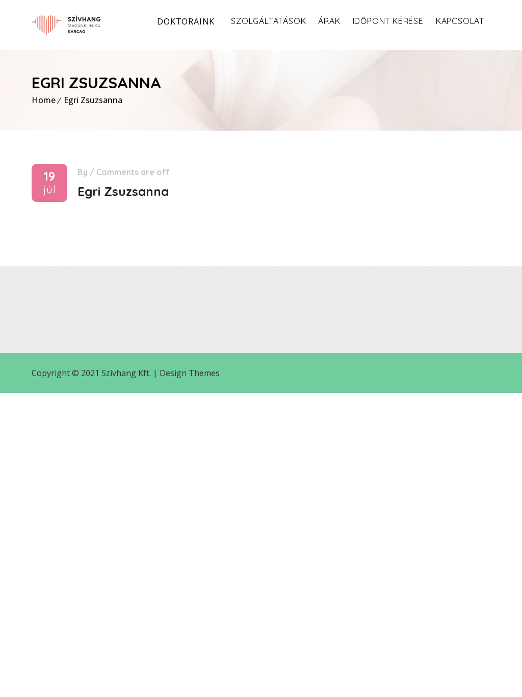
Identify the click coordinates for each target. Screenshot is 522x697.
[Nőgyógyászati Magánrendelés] (66, 25)
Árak (329, 21)
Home (44, 100)
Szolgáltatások (268, 21)
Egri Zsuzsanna (93, 100)
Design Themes (190, 373)
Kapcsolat (460, 21)
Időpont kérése (388, 21)
